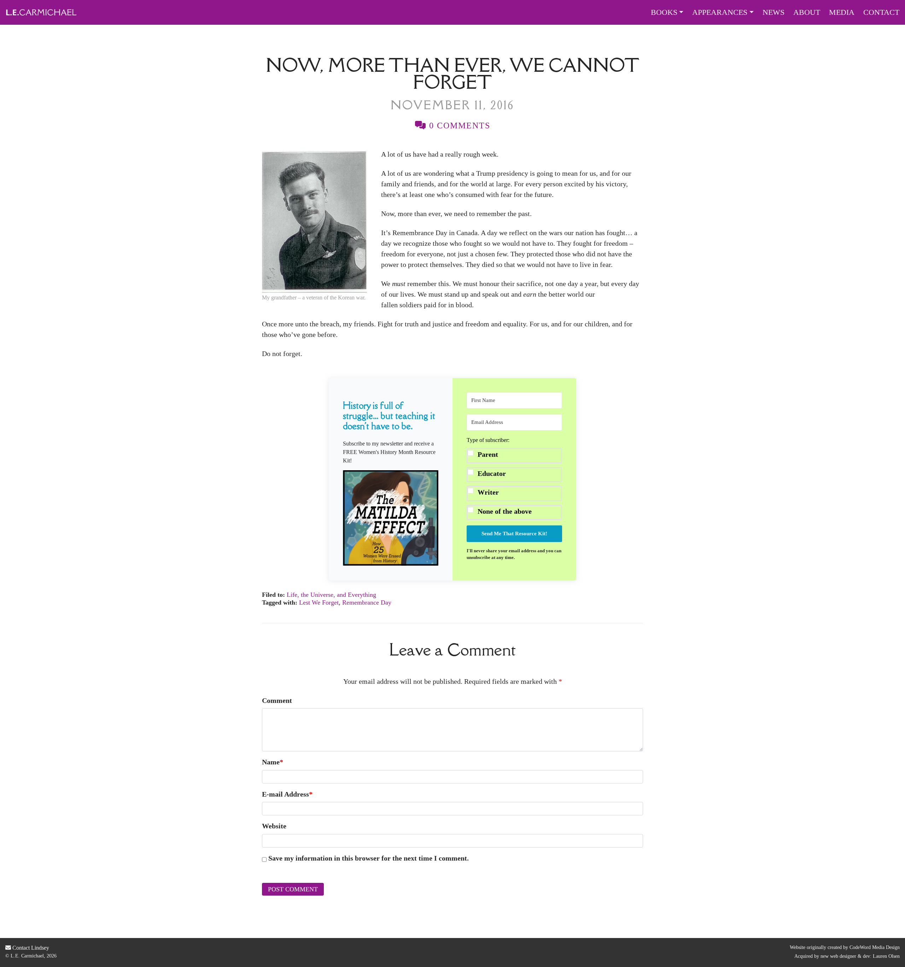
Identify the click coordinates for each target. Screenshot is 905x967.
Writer (488, 492)
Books (664, 12)
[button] (390, 517)
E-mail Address (287, 794)
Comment (277, 700)
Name (272, 762)
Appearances (719, 12)
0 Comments (458, 125)
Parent (488, 454)
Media (841, 12)
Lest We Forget (319, 602)
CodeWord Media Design (874, 947)
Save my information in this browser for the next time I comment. (368, 858)
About (806, 12)
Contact (881, 12)
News (773, 12)
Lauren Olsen (886, 956)
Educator (492, 473)
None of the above (505, 511)
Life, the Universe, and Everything (331, 594)
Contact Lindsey (30, 948)
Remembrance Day (366, 602)
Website (274, 826)
